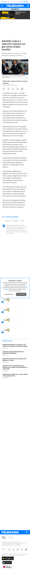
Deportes (15, 9)
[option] (15, 69)
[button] (4, 88)
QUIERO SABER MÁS (9, 294)
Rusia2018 (15, 221)
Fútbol (22, 221)
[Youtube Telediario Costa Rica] (26, 549)
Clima (11, 1)
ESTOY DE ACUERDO (21, 294)
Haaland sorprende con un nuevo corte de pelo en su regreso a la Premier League (15, 345)
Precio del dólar (17, 1)
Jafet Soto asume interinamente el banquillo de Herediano (13, 352)
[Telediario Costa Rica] (15, 6)
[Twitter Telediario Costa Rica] (13, 549)
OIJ (8, 1)
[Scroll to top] (26, 532)
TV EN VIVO (25, 1)
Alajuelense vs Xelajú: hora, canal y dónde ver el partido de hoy (15, 375)
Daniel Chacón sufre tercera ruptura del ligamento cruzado (14, 359)
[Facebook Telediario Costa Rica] (9, 549)
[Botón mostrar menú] (2, 6)
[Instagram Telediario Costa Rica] (17, 549)
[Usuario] (28, 5)
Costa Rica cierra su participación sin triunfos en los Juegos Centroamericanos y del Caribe (15, 367)
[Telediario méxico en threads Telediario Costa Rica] (22, 549)
